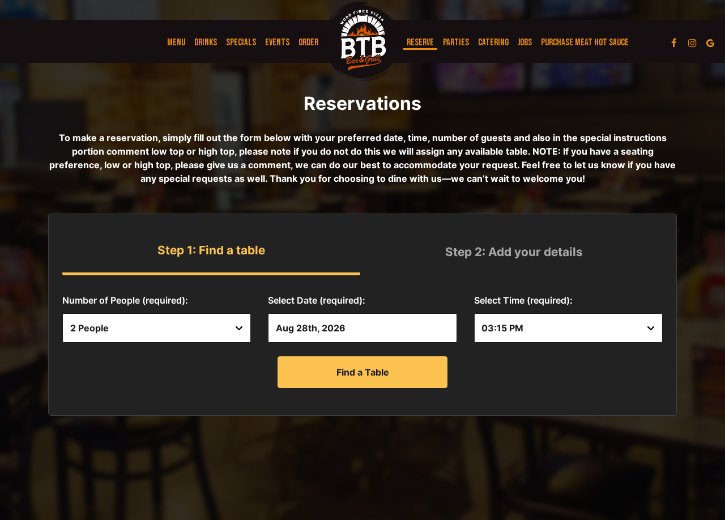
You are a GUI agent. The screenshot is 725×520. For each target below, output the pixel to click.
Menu (176, 42)
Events (277, 42)
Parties (456, 42)
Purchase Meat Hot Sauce (585, 42)
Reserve (420, 42)
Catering (493, 42)
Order (308, 42)
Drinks (205, 42)
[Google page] (710, 42)
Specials (241, 42)
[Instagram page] (692, 42)
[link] (362, 41)
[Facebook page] (674, 42)
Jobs (525, 42)
